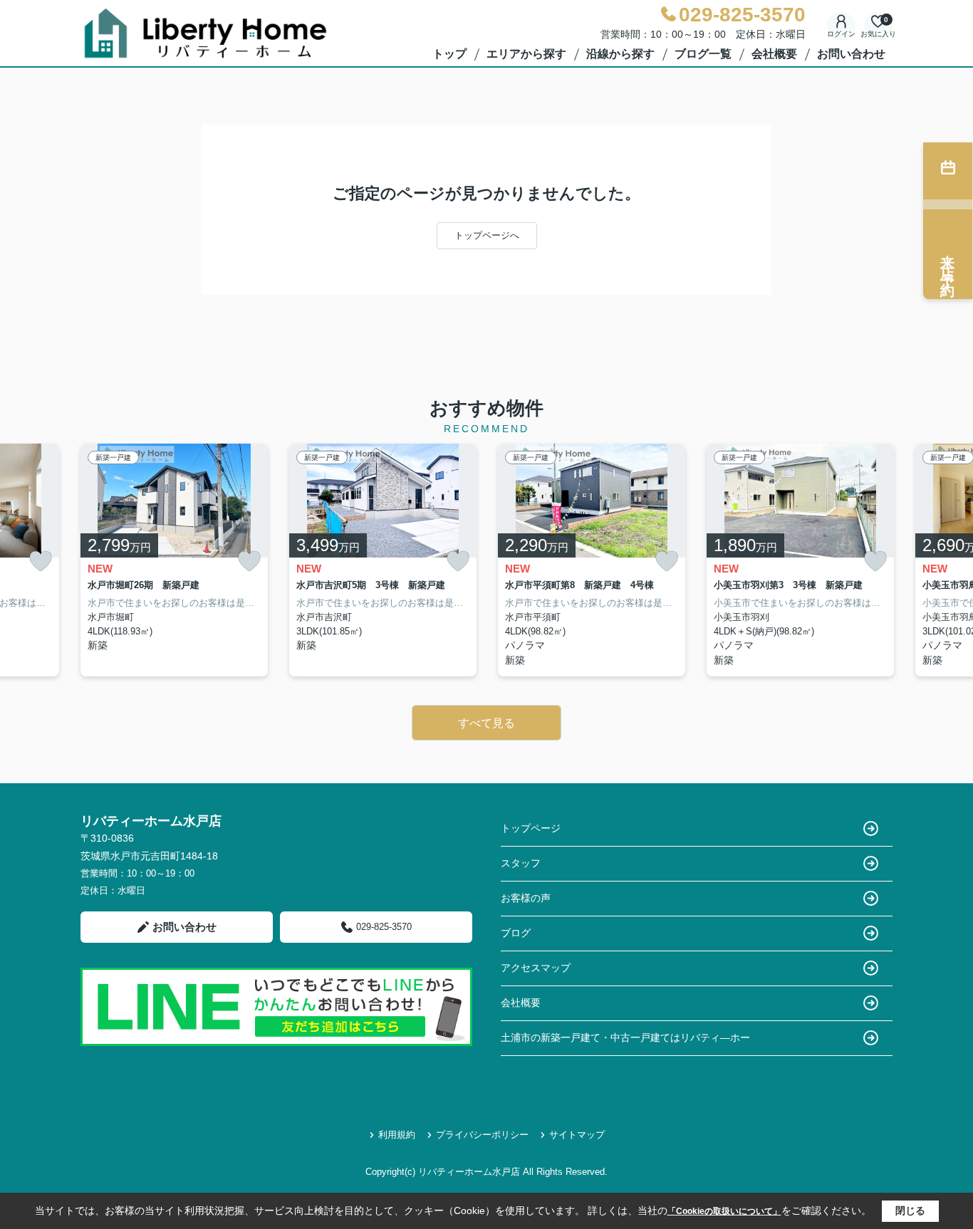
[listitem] (174, 560)
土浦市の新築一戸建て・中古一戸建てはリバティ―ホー (625, 1037)
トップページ (531, 828)
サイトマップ (577, 1134)
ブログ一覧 (703, 54)
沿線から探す (620, 54)
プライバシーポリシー (482, 1134)
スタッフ (521, 863)
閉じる (910, 1210)
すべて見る (486, 723)
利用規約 (396, 1134)
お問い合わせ (851, 54)
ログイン (841, 34)
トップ (449, 54)
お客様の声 (526, 898)
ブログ (516, 932)
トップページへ (486, 235)
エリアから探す (526, 54)
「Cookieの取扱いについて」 (724, 1211)
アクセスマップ (536, 967)
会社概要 (774, 54)
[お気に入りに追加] (40, 561)
